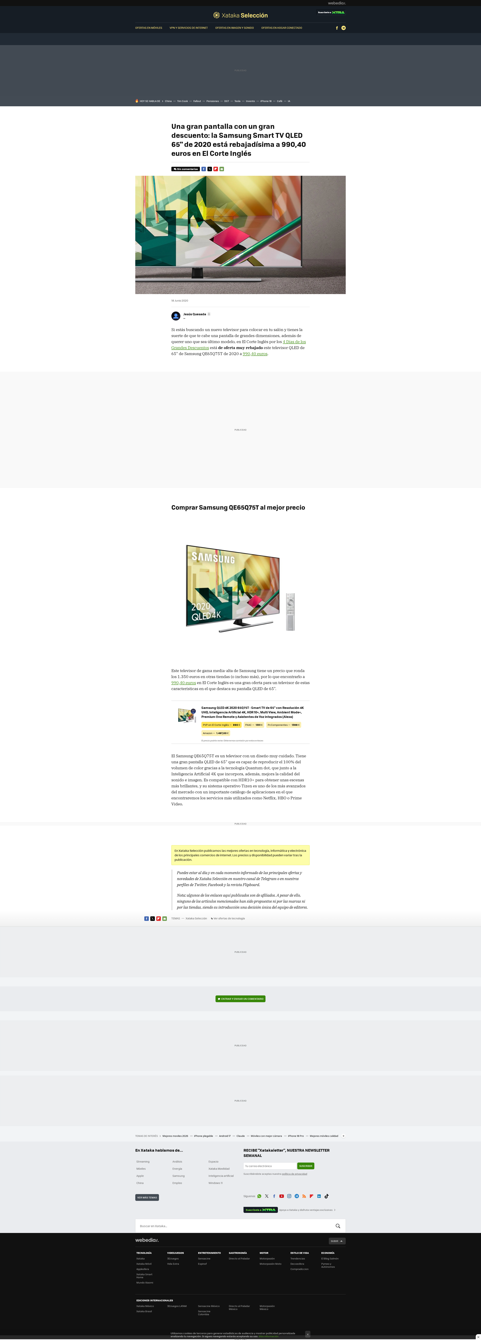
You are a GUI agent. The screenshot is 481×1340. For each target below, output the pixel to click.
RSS (304, 1195)
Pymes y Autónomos (328, 1265)
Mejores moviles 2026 (176, 1136)
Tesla (237, 101)
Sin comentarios (187, 169)
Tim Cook (182, 101)
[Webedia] (337, 3)
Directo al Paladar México (239, 1307)
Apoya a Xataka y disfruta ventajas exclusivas (306, 1209)
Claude (241, 1136)
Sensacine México (209, 1306)
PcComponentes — (284, 725)
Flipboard (215, 169)
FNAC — (254, 725)
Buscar (338, 1225)
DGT (226, 101)
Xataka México (145, 1306)
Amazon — (216, 733)
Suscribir (305, 1166)
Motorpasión (267, 1258)
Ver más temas (147, 1197)
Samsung (178, 1176)
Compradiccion (299, 1269)
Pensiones (212, 101)
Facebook (337, 28)
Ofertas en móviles (148, 27)
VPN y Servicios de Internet (189, 27)
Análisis (177, 1161)
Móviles (141, 1168)
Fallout (197, 101)
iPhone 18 (266, 101)
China (168, 101)
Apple (140, 1176)
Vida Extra (173, 1263)
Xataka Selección (240, 15)
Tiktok (327, 1195)
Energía (177, 1168)
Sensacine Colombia (204, 1312)
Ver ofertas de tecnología (229, 918)
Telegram (343, 28)
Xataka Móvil (143, 1263)
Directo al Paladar (239, 1258)
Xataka (140, 1258)
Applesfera (142, 1269)
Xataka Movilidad (219, 1168)
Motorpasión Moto (270, 1263)
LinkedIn (319, 1195)
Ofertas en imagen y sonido (234, 27)
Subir (334, 1241)
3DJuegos (173, 1258)
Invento (250, 101)
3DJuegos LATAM (177, 1306)
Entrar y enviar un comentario (242, 998)
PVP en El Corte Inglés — (221, 725)
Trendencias (297, 1258)
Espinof (202, 1263)
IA (289, 101)
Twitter (209, 169)
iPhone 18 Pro (296, 1136)
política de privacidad (294, 1174)
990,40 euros (255, 353)
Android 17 (225, 1136)
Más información (268, 1336)
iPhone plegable (204, 1136)
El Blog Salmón (330, 1258)
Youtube (282, 1195)
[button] (196, 314)
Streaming (143, 1161)
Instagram (289, 1195)
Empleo (177, 1183)
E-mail (221, 169)
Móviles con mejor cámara (267, 1136)
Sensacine (204, 1258)
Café (279, 101)
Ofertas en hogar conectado (281, 27)
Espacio (213, 1161)
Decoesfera (297, 1263)
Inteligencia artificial (221, 1176)
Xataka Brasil (144, 1311)
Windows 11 (216, 1183)
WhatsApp (259, 1195)
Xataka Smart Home (144, 1275)
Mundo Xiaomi (144, 1282)
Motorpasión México (267, 1307)
